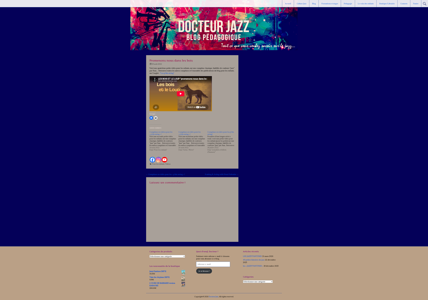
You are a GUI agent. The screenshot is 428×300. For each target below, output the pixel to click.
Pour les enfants (158, 164)
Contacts (403, 3)
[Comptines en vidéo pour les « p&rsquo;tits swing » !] (192, 141)
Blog (314, 3)
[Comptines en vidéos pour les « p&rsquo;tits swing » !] (163, 141)
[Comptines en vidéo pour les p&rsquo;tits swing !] (221, 142)
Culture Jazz (301, 3)
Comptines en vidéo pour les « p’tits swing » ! (165, 174)
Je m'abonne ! (204, 271)
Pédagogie (348, 3)
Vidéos (168, 164)
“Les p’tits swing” (167, 73)
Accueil (288, 3)
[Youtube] (164, 159)
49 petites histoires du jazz (254, 260)
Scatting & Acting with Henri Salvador (221, 174)
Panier (415, 3)
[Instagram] (158, 159)
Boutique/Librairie (387, 3)
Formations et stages (329, 3)
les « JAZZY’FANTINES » (253, 266)
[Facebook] (152, 159)
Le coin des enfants (366, 3)
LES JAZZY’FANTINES (252, 256)
